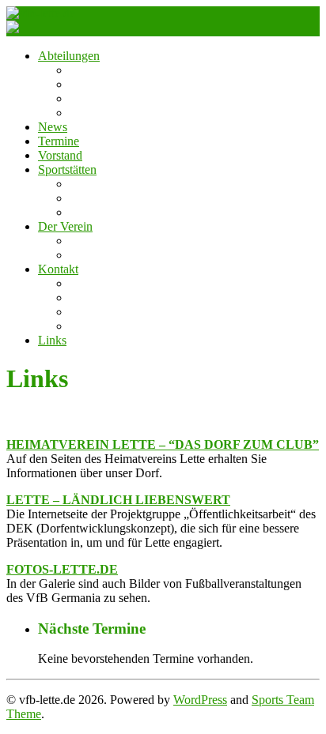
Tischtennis (98, 98)
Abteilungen (69, 55)
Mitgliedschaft (105, 255)
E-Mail (87, 326)
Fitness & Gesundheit (123, 84)
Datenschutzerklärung (124, 297)
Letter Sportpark (110, 198)
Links (52, 340)
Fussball (90, 70)
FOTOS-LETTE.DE (62, 569)
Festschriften (101, 240)
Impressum (97, 283)
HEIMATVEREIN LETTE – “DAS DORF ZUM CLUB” (162, 444)
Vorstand (60, 155)
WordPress (200, 699)
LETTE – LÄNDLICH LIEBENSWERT (118, 499)
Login (85, 311)
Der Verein (65, 226)
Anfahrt (89, 183)
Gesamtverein (104, 112)
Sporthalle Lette (109, 212)
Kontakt (58, 269)
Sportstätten (67, 169)
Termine (58, 141)
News (52, 127)
